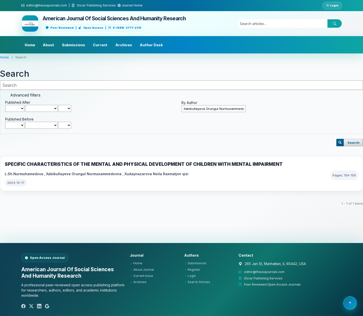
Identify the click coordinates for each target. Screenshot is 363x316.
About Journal (143, 269)
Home (30, 45)
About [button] (48, 45)
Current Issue (143, 276)
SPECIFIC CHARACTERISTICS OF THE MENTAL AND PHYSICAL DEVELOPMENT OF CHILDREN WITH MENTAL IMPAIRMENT (144, 164)
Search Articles (199, 282)
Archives (123, 45)
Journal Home (131, 5)
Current (100, 45)
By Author (189, 102)
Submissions (73, 45)
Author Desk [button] (151, 45)
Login (334, 5)
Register (194, 269)
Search (353, 143)
